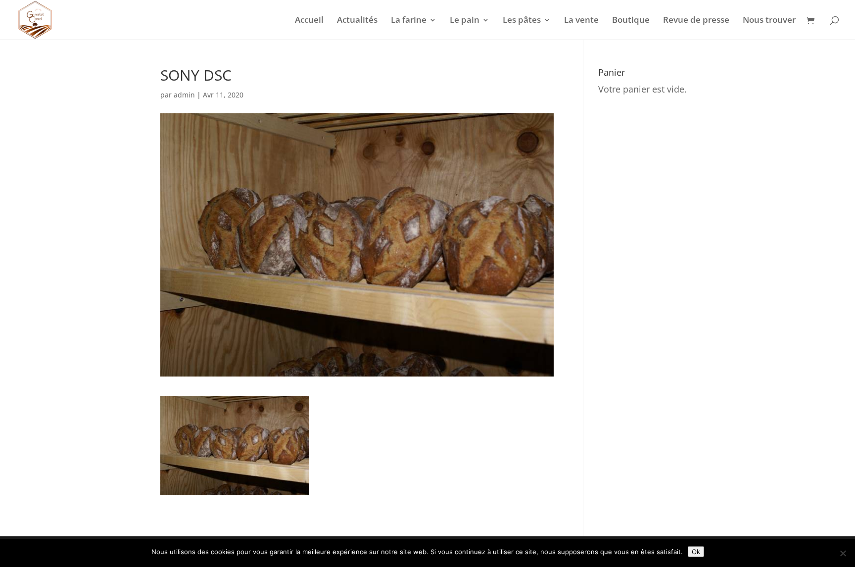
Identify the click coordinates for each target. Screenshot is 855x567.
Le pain (464, 20)
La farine (409, 20)
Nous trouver (769, 20)
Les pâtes (522, 20)
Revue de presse (696, 20)
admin (184, 94)
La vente (581, 20)
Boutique (631, 20)
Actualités (357, 20)
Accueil (309, 20)
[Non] (843, 553)
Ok (696, 552)
